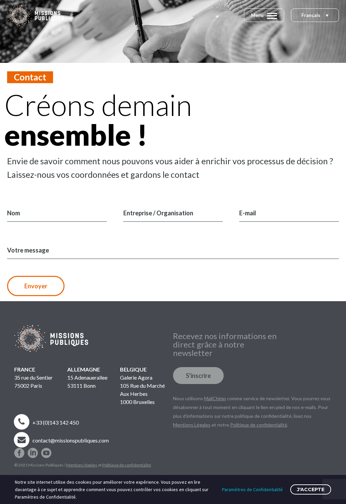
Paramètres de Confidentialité (252, 489)
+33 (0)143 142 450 (55, 422)
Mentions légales (81, 464)
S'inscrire (198, 375)
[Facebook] (19, 450)
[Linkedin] (33, 450)
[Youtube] (46, 450)
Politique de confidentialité (126, 464)
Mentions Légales (192, 425)
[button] (315, 15)
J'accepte (310, 489)
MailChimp (215, 398)
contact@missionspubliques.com (70, 440)
